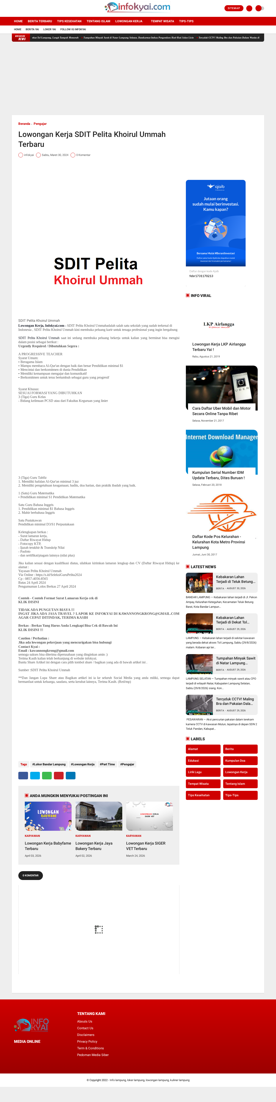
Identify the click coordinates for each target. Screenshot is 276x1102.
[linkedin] (70, 775)
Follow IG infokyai (73, 29)
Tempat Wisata (162, 21)
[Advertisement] (138, 78)
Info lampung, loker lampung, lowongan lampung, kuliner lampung (150, 1080)
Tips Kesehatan (69, 21)
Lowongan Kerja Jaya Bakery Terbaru (94, 846)
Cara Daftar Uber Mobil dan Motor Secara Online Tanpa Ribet (221, 411)
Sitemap (234, 8)
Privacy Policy (87, 1041)
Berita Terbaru (40, 21)
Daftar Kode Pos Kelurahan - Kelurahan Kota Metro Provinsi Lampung (218, 542)
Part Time (108, 764)
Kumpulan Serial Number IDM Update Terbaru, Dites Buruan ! (218, 475)
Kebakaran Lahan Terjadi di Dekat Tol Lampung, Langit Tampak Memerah (231, 620)
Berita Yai (32, 29)
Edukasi (193, 760)
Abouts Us (84, 1021)
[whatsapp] (47, 775)
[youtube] (30, 8)
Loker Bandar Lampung (50, 764)
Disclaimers (85, 1035)
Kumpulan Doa (235, 760)
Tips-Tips (231, 795)
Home (18, 21)
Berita (220, 588)
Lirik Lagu (195, 772)
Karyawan (32, 835)
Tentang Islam (98, 21)
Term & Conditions (90, 1048)
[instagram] (25, 8)
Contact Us (85, 1028)
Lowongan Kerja (128, 21)
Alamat (193, 749)
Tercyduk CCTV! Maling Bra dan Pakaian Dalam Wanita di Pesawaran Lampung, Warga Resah (235, 701)
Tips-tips (186, 21)
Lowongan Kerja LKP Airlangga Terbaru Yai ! (219, 347)
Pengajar (40, 124)
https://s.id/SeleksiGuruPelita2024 (59, 575)
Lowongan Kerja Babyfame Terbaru (48, 846)
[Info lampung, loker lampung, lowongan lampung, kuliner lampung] (138, 14)
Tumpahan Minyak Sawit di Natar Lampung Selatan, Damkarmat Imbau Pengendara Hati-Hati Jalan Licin (121, 37)
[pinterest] (59, 775)
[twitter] (19, 8)
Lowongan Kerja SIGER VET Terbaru (145, 846)
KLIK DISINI (28, 602)
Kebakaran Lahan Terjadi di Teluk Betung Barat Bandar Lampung (235, 579)
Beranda (24, 124)
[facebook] (13, 8)
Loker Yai (49, 29)
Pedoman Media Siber (93, 1055)
